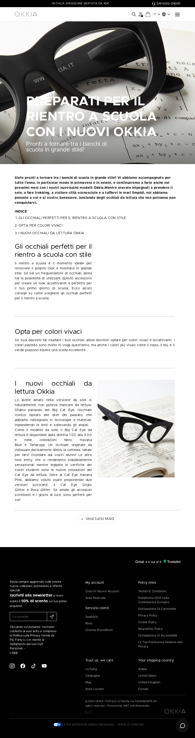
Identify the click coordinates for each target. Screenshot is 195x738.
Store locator (94, 689)
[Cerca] (134, 14)
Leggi (14, 652)
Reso (89, 623)
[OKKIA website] (33, 14)
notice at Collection (131, 724)
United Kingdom (149, 682)
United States (147, 675)
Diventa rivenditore (99, 630)
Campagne (92, 675)
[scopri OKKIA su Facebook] (22, 666)
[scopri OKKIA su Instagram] (12, 666)
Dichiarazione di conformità (157, 608)
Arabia (142, 669)
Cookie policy (147, 622)
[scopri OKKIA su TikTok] (33, 666)
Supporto (91, 616)
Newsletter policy (150, 628)
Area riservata (95, 598)
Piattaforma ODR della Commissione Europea (153, 600)
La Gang (91, 669)
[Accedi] (140, 14)
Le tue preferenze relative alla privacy (160, 644)
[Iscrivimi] (52, 616)
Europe (143, 689)
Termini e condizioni (152, 591)
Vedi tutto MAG (99, 519)
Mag (88, 682)
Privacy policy (148, 615)
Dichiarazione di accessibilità (157, 635)
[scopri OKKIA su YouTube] (44, 666)
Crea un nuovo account (102, 591)
